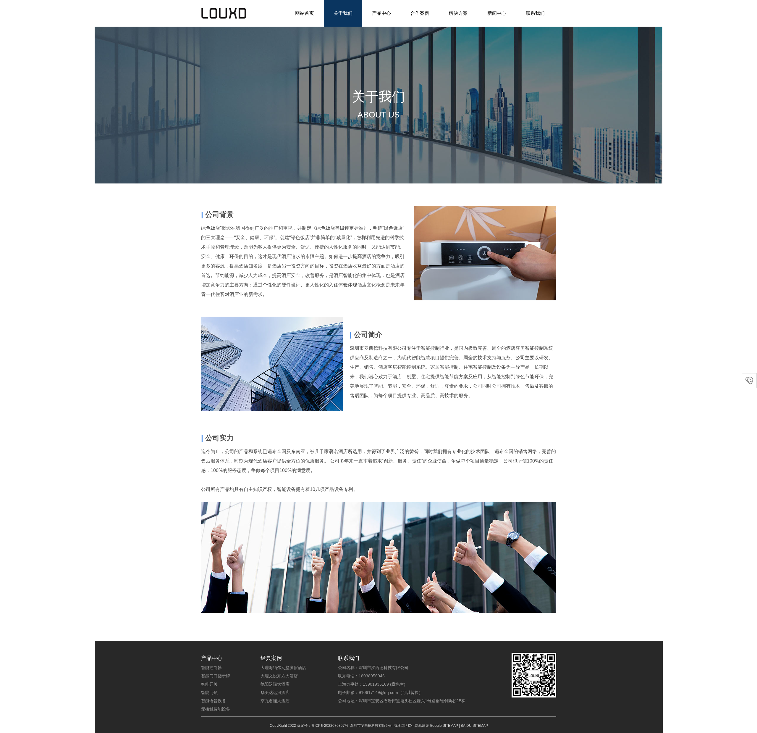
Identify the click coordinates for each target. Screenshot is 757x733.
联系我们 (535, 13)
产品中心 (381, 13)
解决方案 (458, 13)
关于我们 (343, 13)
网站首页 (304, 13)
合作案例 (419, 13)
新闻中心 (496, 13)
